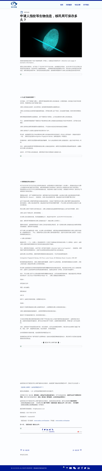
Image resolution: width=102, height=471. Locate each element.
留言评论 (51, 431)
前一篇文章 (24, 449)
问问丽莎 (69, 5)
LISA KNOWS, (16, 468)
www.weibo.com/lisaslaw (41, 420)
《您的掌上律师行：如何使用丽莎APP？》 (32, 387)
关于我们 (86, 5)
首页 (61, 5)
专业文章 (77, 5)
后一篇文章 (77, 449)
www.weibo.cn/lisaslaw (63, 420)
